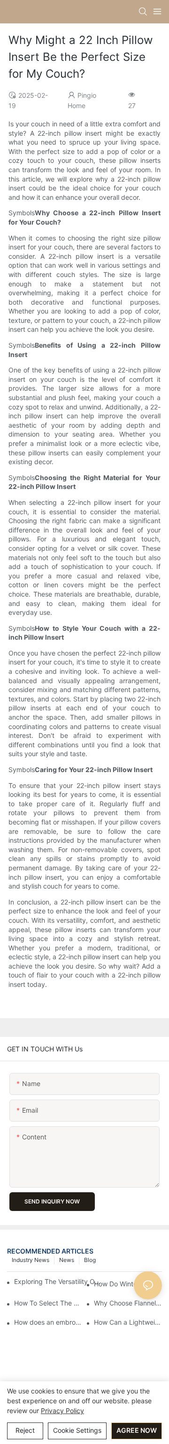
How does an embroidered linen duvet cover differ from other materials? (48, 1322)
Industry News (30, 1259)
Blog (90, 1259)
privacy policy (62, 1411)
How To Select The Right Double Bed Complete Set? (48, 1303)
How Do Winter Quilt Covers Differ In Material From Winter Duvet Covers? (128, 1284)
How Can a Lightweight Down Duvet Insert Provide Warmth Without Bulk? (128, 1322)
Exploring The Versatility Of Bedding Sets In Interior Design (57, 1281)
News (66, 1259)
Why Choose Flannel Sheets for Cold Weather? (128, 1303)
